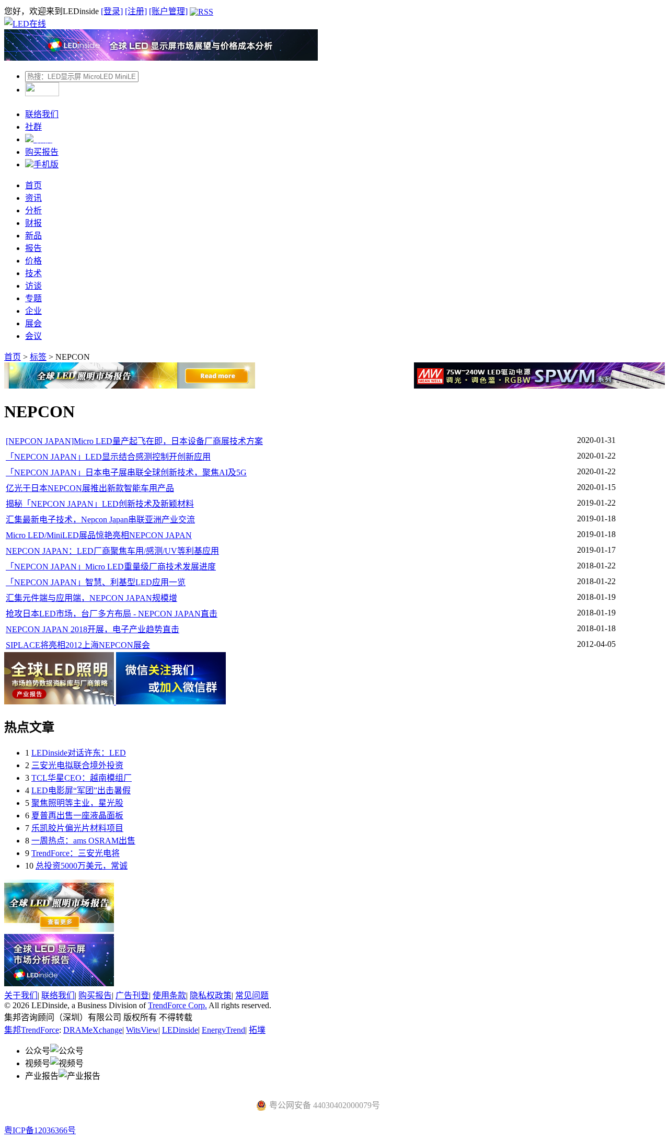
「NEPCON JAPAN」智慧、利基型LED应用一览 (96, 582)
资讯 (33, 197)
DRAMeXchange (92, 1029)
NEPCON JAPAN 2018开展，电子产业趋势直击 (92, 629)
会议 (33, 336)
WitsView (142, 1029)
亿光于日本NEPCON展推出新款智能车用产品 (90, 488)
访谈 (33, 285)
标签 (38, 356)
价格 (33, 260)
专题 (33, 298)
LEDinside (180, 1029)
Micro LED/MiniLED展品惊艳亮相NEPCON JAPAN (99, 535)
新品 (33, 235)
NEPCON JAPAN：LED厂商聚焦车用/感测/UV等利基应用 (112, 550)
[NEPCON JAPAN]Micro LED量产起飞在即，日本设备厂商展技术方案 (134, 441)
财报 (33, 223)
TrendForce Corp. (177, 1005)
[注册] (136, 11)
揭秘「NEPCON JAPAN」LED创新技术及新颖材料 (100, 503)
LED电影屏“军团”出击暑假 (81, 790)
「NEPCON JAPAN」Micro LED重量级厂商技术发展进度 (111, 566)
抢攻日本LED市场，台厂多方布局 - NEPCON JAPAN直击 (111, 613)
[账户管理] (168, 11)
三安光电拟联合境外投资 (77, 765)
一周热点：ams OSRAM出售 (83, 840)
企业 (33, 310)
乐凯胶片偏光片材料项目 (77, 828)
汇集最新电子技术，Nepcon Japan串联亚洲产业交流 (100, 519)
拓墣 (257, 1029)
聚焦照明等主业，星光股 (77, 803)
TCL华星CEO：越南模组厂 (81, 777)
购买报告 (42, 151)
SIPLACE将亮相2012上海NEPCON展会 (78, 645)
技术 (33, 273)
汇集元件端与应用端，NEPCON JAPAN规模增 (91, 598)
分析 (33, 210)
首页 (33, 185)
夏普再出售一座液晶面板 (77, 815)
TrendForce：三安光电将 (75, 853)
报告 (33, 248)
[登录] (112, 11)
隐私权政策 (211, 995)
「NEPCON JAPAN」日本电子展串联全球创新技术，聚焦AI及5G (126, 472)
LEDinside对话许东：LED (78, 752)
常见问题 (252, 995)
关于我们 (21, 995)
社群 (33, 126)
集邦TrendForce (31, 1029)
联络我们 (42, 114)
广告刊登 (132, 995)
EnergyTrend (223, 1029)
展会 (33, 323)
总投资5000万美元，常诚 (82, 865)
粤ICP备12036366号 (40, 1130)
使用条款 (169, 995)
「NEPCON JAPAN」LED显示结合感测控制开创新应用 (108, 456)
